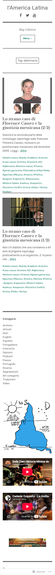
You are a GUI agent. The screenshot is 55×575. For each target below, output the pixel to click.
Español (7, 340)
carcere (44, 158)
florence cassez (25, 166)
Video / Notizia (40, 187)
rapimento (19, 179)
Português (9, 363)
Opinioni (8, 352)
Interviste (9, 348)
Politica (38, 174)
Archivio (7, 325)
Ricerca (7, 367)
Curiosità (32, 162)
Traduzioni (9, 379)
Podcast (8, 356)
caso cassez (10, 162)
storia (27, 187)
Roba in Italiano (11, 183)
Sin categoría (11, 375)
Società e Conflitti (13, 187)
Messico (19, 174)
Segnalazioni (10, 371)
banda (23, 158)
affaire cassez (11, 158)
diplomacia (9, 166)
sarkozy (25, 183)
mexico (28, 174)
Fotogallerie (10, 344)
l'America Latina (27, 7)
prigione (8, 179)
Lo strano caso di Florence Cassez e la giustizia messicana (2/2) (26, 123)
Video (6, 383)
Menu (26, 38)
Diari (5, 333)
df (41, 162)
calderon (33, 158)
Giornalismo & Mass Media (37, 170)
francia (38, 166)
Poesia (7, 360)
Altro (23, 150)
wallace (7, 191)
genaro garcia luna (13, 170)
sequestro (37, 183)
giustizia (8, 174)
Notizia (38, 279)
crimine (22, 162)
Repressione (33, 179)
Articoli (7, 329)
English (7, 337)
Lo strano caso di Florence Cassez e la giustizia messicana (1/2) (26, 235)
